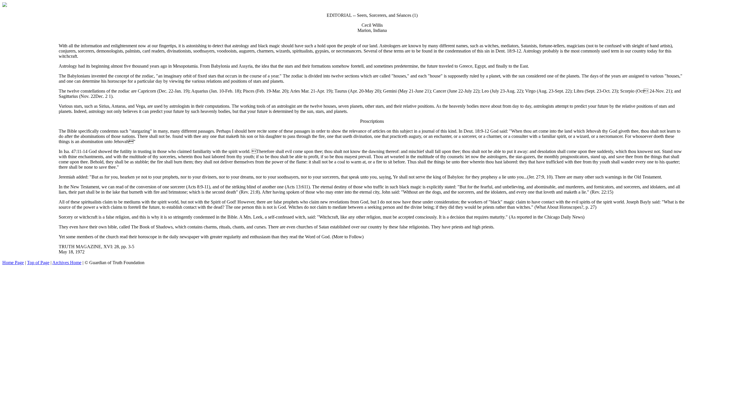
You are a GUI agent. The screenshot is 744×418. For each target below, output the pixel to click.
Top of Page (38, 262)
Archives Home (66, 262)
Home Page (13, 262)
